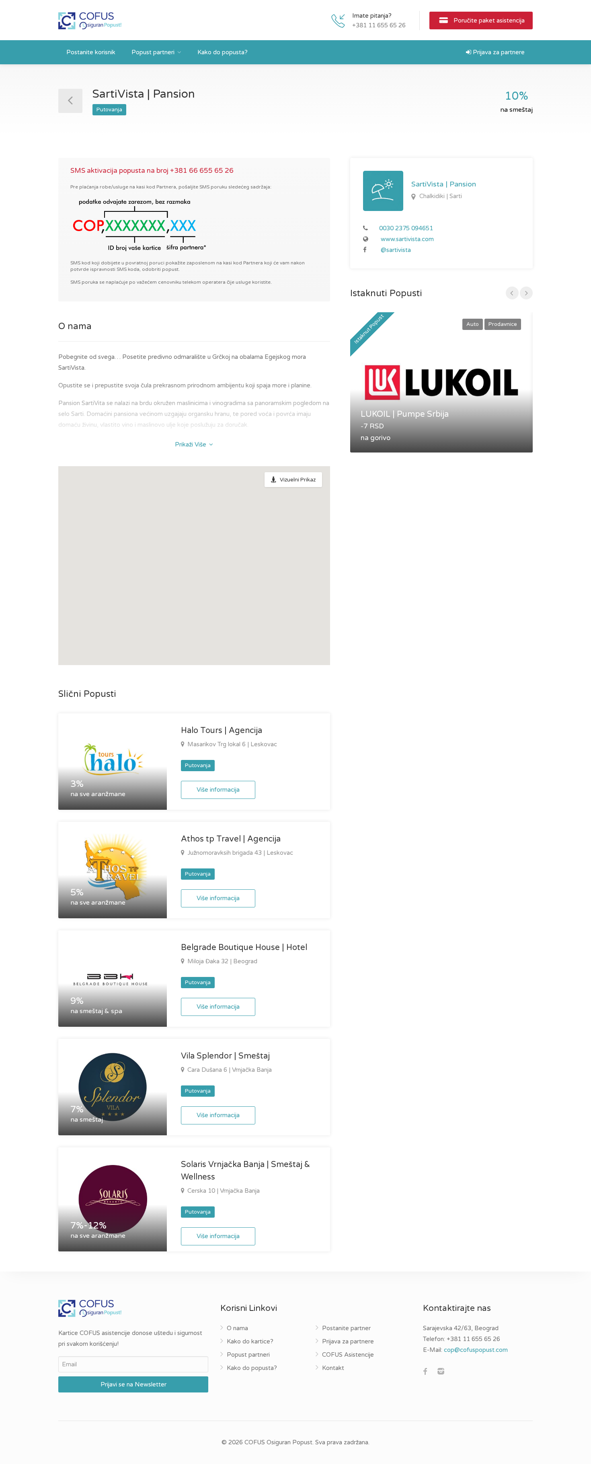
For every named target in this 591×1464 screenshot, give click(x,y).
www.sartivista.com (407, 239)
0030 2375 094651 (406, 228)
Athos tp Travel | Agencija (231, 839)
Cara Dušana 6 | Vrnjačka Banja (229, 1069)
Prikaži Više (191, 444)
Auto (472, 324)
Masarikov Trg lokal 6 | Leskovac (231, 744)
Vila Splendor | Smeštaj (225, 1056)
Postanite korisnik (90, 52)
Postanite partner (346, 1328)
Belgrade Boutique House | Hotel (244, 947)
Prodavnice (502, 324)
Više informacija (218, 789)
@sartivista (396, 250)
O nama (237, 1328)
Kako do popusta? (222, 52)
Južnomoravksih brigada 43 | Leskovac (239, 852)
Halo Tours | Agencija (221, 730)
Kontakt (333, 1368)
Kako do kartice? (250, 1341)
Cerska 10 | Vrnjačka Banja (223, 1190)
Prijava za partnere (498, 52)
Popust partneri (152, 52)
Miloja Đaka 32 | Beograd (221, 961)
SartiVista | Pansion (443, 184)
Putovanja (109, 109)
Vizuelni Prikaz (298, 480)
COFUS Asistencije (348, 1354)
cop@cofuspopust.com (476, 1349)
